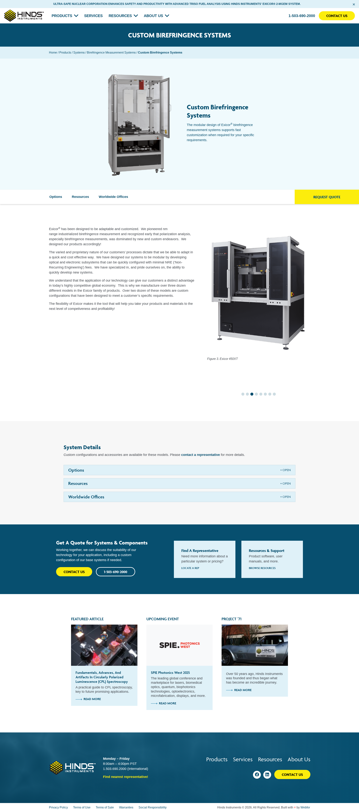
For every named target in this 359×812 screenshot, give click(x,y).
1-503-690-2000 (302, 16)
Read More (92, 699)
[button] (242, 394)
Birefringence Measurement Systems (111, 52)
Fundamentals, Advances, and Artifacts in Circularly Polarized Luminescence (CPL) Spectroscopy (102, 677)
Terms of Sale (105, 807)
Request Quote (326, 197)
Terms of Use (81, 807)
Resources (120, 16)
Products (62, 16)
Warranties (126, 807)
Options (55, 197)
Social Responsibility (153, 807)
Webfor (305, 807)
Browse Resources (262, 568)
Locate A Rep (190, 568)
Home (53, 52)
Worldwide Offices (113, 197)
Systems (79, 52)
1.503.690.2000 (114, 769)
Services (93, 16)
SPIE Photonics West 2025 (170, 672)
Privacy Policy (58, 807)
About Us (153, 16)
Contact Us (336, 15)
